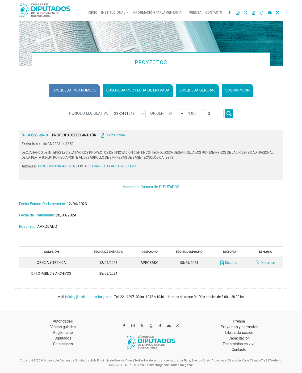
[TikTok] (261, 12)
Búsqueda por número (74, 90)
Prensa (195, 12)
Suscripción (237, 90)
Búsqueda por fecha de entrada (137, 90)
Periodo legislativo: (89, 113)
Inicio (93, 12)
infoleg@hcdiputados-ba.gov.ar (88, 297)
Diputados (63, 338)
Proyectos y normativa (239, 327)
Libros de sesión (239, 332)
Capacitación (239, 338)
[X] (245, 12)
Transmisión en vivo (239, 344)
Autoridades (63, 321)
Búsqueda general (197, 90)
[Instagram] (237, 12)
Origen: (157, 113)
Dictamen (231, 263)
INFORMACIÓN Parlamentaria (157, 12)
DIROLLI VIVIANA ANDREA (56, 166)
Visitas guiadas (63, 327)
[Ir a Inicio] (45, 9)
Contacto (213, 12)
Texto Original (115, 135)
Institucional (113, 12)
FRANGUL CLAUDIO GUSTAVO (114, 166)
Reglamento (63, 332)
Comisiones (63, 344)
